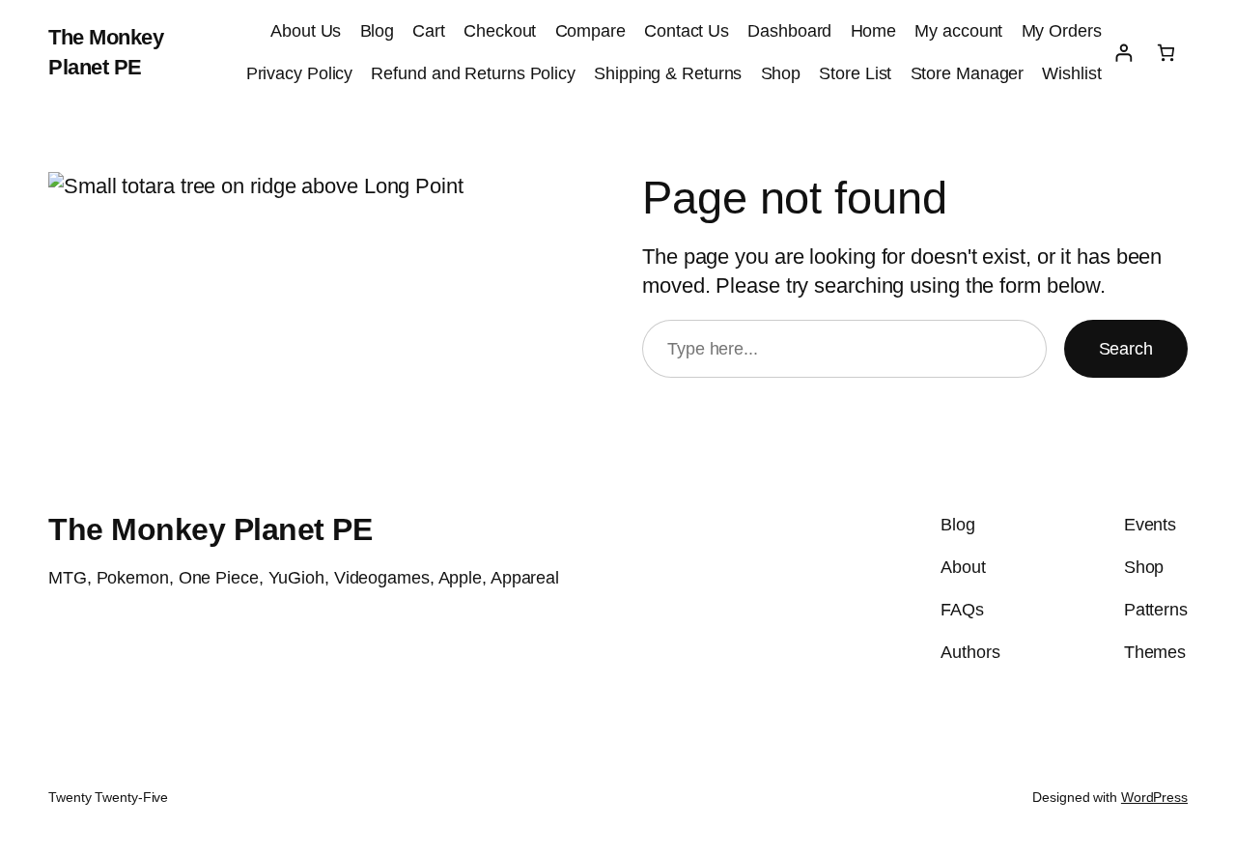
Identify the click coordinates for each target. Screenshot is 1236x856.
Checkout (500, 31)
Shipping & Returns (668, 73)
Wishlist (1071, 73)
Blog (377, 31)
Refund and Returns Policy (473, 73)
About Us (305, 31)
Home (874, 31)
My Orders (1062, 31)
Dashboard (789, 31)
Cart (428, 31)
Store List (855, 73)
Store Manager (968, 73)
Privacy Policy (299, 73)
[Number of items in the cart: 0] (1166, 52)
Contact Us (686, 31)
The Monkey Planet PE (210, 529)
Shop (781, 73)
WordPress (1154, 797)
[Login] (1123, 52)
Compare (590, 31)
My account (958, 31)
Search (1126, 348)
